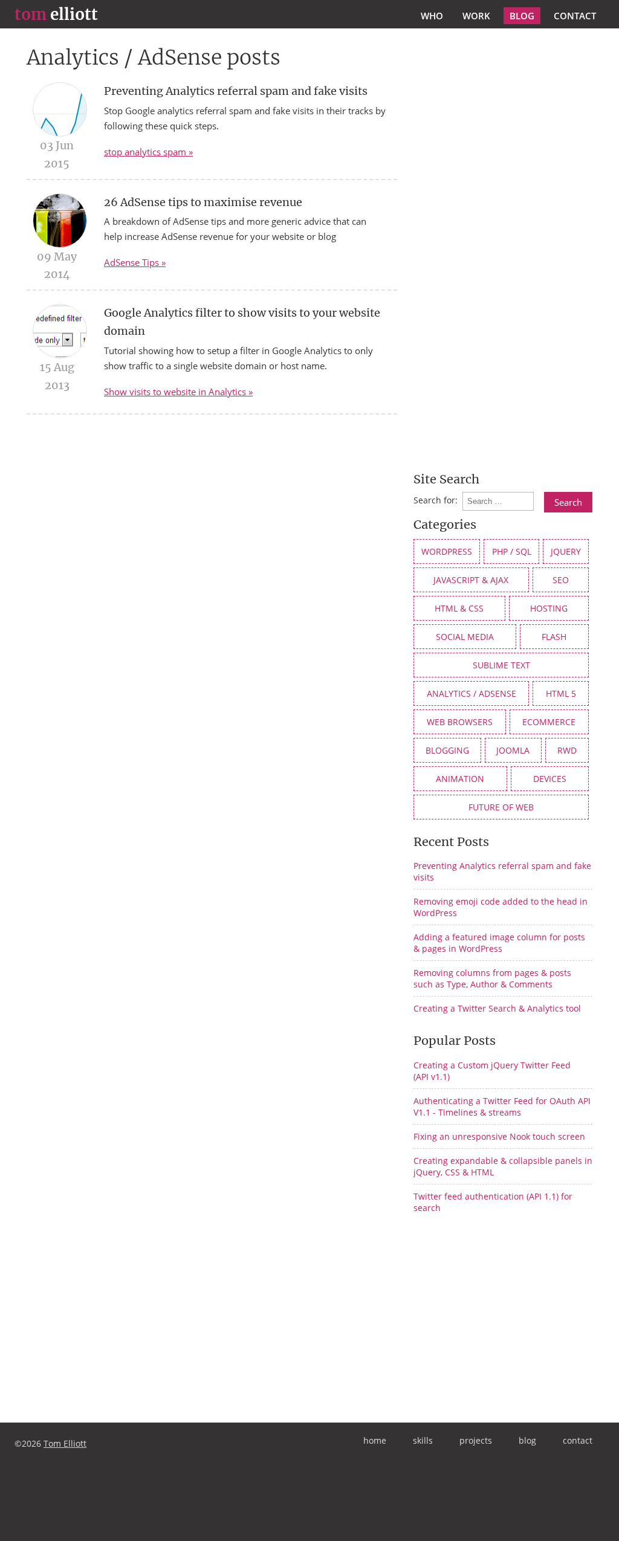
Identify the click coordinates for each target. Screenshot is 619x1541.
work (476, 16)
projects (475, 1440)
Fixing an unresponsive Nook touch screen (499, 1136)
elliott (56, 14)
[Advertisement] (515, 1317)
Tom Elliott (65, 1443)
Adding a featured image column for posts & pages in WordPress (499, 942)
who (432, 16)
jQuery (566, 551)
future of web (501, 807)
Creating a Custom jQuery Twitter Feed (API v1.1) (492, 1070)
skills (423, 1440)
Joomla (513, 750)
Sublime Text (501, 665)
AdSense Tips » (135, 262)
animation (460, 778)
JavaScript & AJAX (470, 580)
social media (465, 636)
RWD (567, 750)
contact (575, 16)
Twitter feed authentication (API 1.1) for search (492, 1201)
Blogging (447, 750)
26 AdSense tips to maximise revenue (203, 202)
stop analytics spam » (148, 152)
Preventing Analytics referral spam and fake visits (236, 91)
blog (522, 16)
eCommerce (548, 722)
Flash (554, 636)
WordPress (446, 551)
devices (549, 778)
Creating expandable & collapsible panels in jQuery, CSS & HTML (502, 1166)
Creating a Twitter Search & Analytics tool (497, 1008)
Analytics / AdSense (471, 693)
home (374, 1440)
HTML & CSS (459, 608)
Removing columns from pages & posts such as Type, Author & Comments (492, 978)
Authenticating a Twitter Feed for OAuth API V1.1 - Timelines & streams (502, 1106)
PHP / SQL (511, 551)
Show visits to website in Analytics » (178, 392)
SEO (561, 580)
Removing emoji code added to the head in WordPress (500, 907)
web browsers (460, 722)
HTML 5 (561, 693)
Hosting (549, 608)
